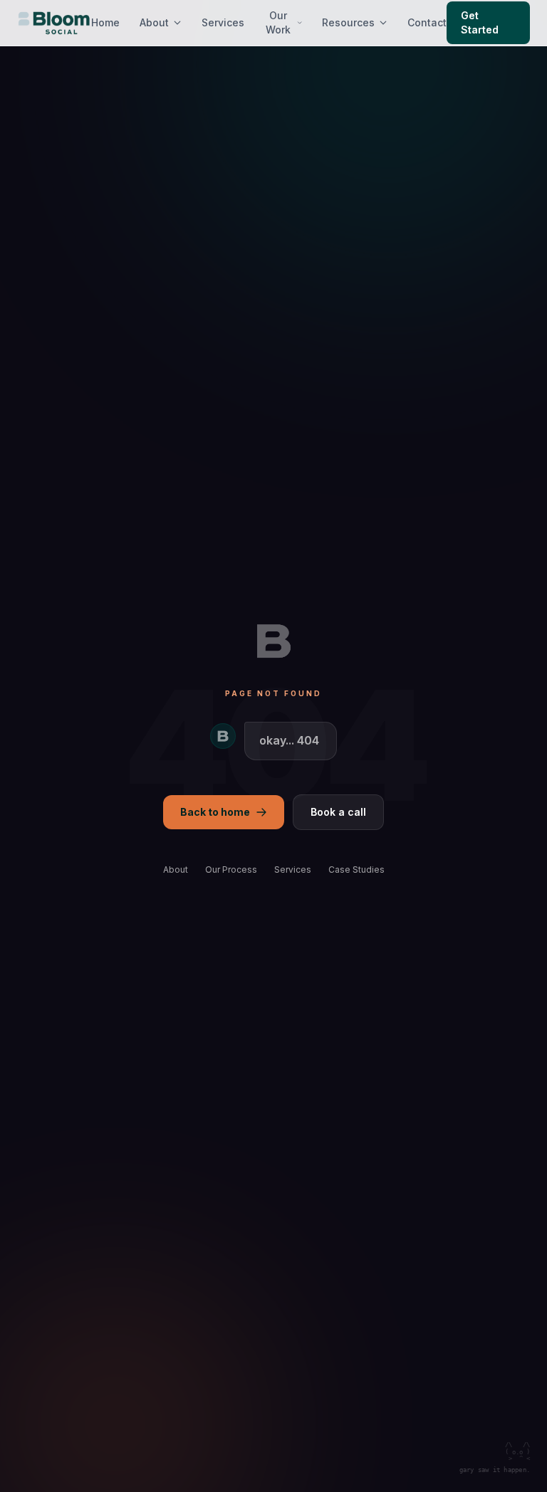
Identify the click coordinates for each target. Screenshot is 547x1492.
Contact (427, 22)
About (154, 22)
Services (223, 22)
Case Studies (356, 869)
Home (105, 22)
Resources (348, 22)
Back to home (215, 812)
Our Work (278, 22)
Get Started (480, 22)
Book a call (338, 812)
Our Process (231, 869)
